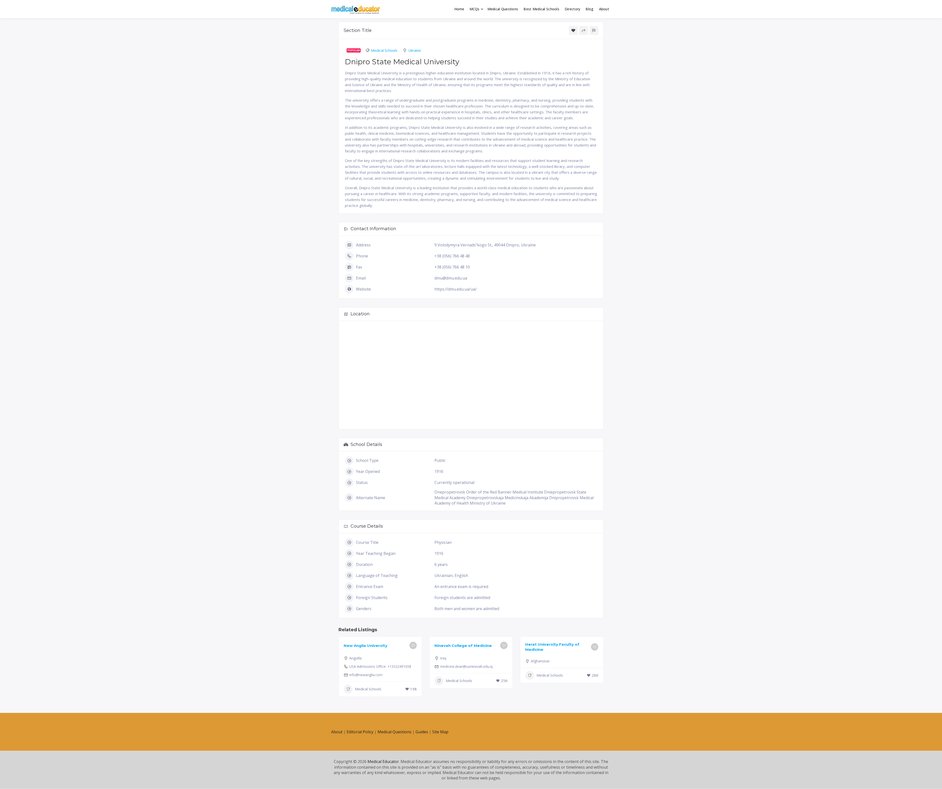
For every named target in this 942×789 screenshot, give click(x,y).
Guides (422, 732)
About (604, 9)
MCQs (475, 9)
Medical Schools (384, 50)
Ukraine (414, 50)
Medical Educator (383, 761)
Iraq (443, 658)
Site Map (440, 732)
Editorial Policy (360, 732)
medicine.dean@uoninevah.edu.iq (466, 666)
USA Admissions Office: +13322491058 (380, 666)
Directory (572, 9)
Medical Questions (502, 9)
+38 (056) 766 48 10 (452, 267)
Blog (589, 9)
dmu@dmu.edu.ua (450, 278)
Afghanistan (540, 661)
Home (459, 9)
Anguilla (355, 658)
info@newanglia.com (365, 674)
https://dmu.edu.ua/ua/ (455, 289)
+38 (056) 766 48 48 (452, 256)
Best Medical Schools (541, 9)
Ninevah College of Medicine (463, 645)
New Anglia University (365, 645)
